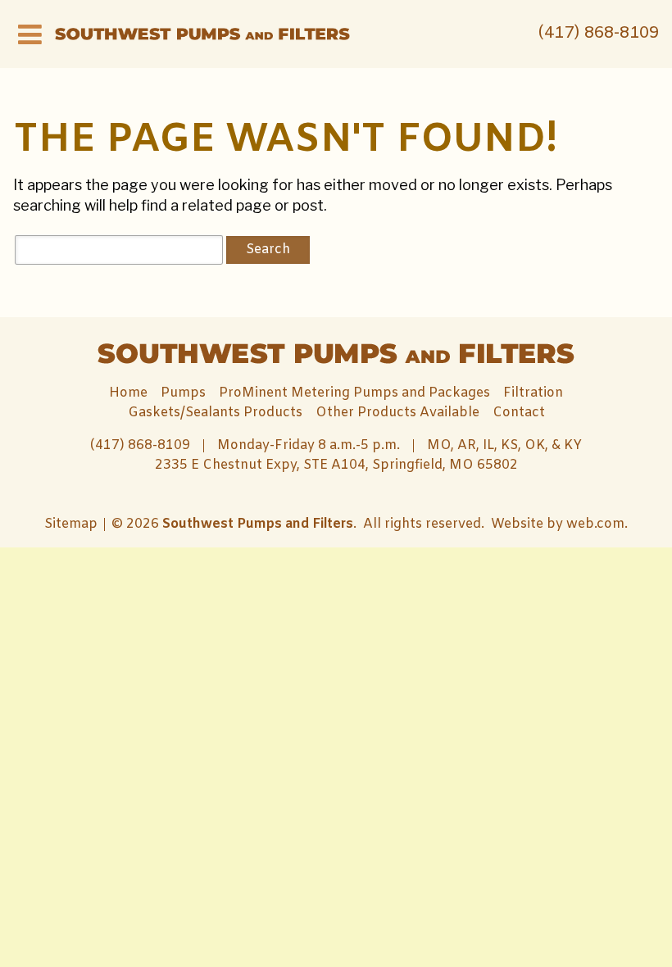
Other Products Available (397, 412)
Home (128, 393)
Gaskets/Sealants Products (215, 412)
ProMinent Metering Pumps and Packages (354, 393)
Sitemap (71, 524)
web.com (595, 524)
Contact (519, 412)
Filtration (533, 393)
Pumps (183, 393)
